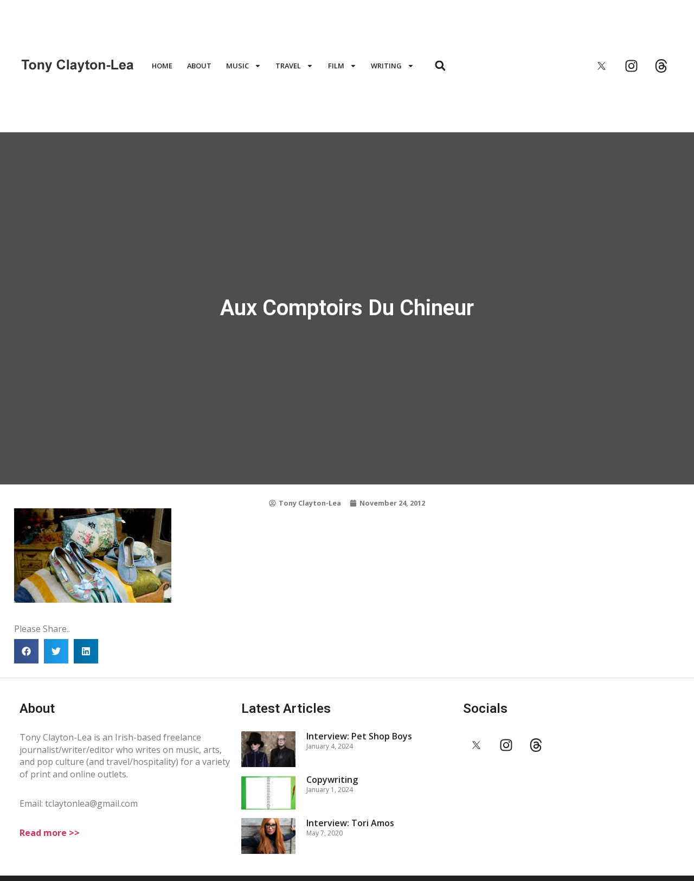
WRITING (386, 66)
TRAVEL (288, 66)
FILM (336, 66)
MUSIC (237, 66)
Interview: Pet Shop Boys (359, 736)
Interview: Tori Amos (350, 823)
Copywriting (332, 780)
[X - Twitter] (601, 65)
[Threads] (660, 65)
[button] (439, 65)
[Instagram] (631, 65)
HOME (162, 66)
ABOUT (199, 66)
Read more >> (50, 833)
